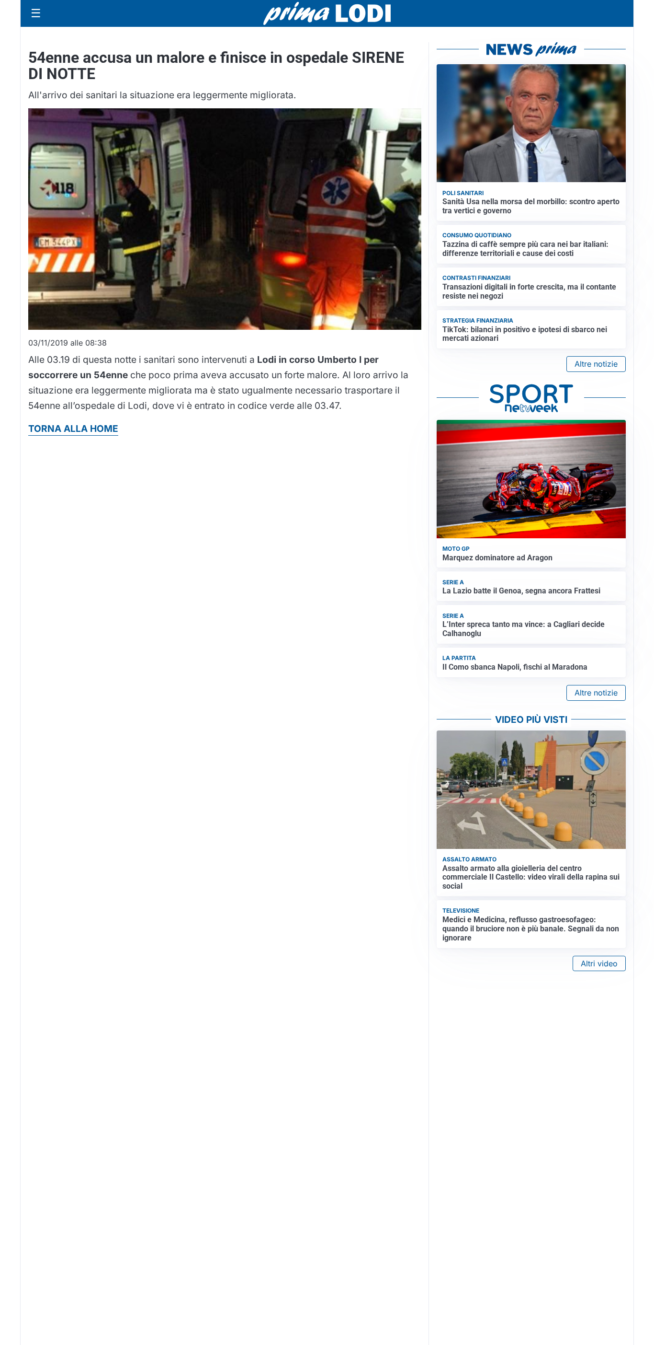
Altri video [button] (599, 963)
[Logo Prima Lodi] (327, 13)
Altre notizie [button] (596, 364)
